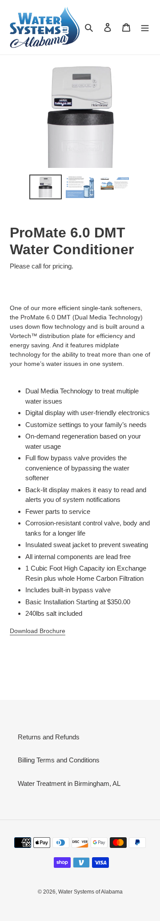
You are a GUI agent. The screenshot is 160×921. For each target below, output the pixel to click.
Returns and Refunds (49, 737)
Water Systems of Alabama (90, 892)
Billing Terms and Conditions (59, 760)
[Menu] (145, 27)
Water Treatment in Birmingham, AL (69, 783)
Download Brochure (37, 630)
